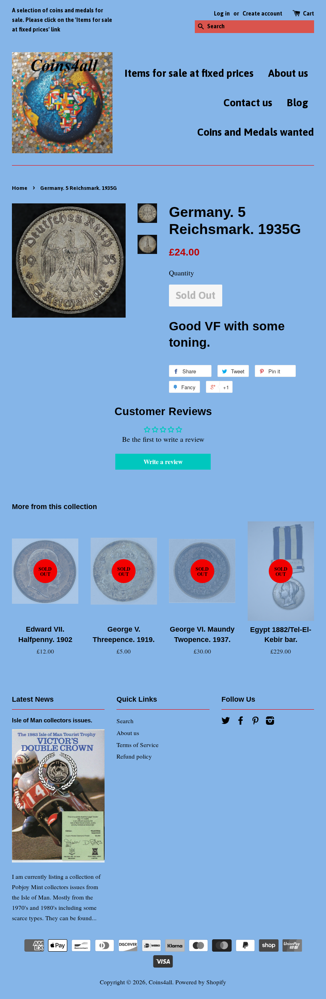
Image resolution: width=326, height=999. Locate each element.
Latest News (33, 699)
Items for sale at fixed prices (189, 73)
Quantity (181, 272)
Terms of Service (137, 745)
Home (19, 188)
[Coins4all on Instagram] (270, 722)
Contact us (247, 103)
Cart (308, 13)
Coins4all (160, 982)
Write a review (163, 461)
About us (288, 73)
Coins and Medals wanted (255, 132)
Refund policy (134, 756)
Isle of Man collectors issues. (52, 720)
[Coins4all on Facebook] (240, 722)
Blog (297, 103)
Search (125, 721)
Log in (222, 13)
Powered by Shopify (200, 982)
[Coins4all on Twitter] (225, 722)
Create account (262, 13)
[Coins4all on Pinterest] (255, 722)
